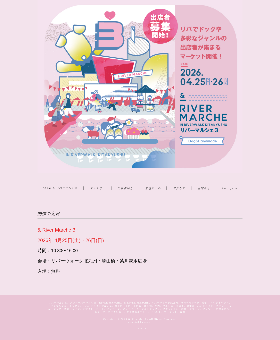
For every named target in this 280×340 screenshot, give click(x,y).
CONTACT (140, 328)
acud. (148, 322)
